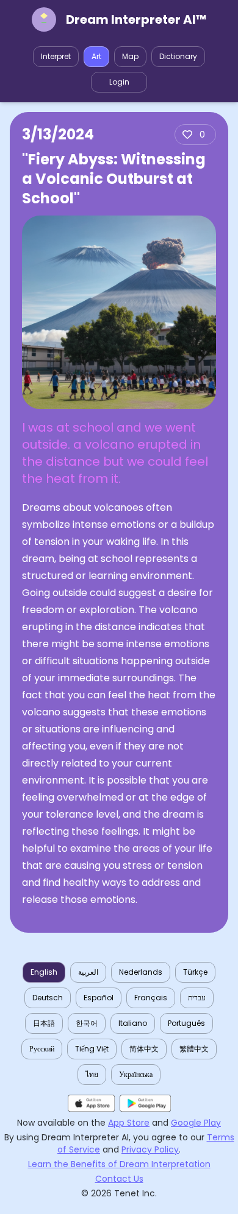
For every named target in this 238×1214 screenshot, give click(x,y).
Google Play (196, 1123)
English (44, 972)
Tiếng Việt (92, 1049)
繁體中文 (194, 1049)
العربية (88, 972)
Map (130, 56)
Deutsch (47, 997)
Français (150, 997)
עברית (197, 997)
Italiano (132, 1023)
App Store (129, 1123)
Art (96, 56)
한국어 (87, 1023)
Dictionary (178, 56)
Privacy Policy (150, 1149)
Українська (136, 1074)
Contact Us (119, 1179)
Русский (41, 1049)
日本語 (44, 1023)
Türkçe (195, 972)
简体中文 (144, 1049)
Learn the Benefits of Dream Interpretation (119, 1164)
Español (99, 997)
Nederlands (140, 972)
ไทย (91, 1074)
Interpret (56, 56)
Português (186, 1023)
